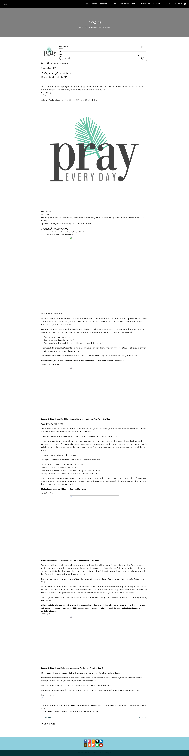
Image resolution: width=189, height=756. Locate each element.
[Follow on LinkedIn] (101, 741)
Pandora (63, 223)
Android (58, 223)
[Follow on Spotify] (97, 745)
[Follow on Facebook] (85, 741)
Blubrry (68, 223)
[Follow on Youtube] (101, 745)
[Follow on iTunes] (89, 745)
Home (87, 4)
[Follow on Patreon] (93, 745)
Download (65, 63)
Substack (138, 690)
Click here (72, 705)
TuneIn (50, 68)
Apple (45, 95)
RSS (54, 68)
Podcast (103, 4)
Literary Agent (175, 4)
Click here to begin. (92, 711)
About (94, 4)
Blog (165, 4)
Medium (111, 690)
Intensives (145, 4)
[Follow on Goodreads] (85, 745)
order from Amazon (116, 360)
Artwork (113, 4)
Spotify (53, 223)
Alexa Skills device (70, 100)
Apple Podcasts (46, 223)
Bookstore (124, 4)
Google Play (47, 92)
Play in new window (54, 63)
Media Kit (156, 4)
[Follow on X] (97, 741)
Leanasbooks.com (83, 690)
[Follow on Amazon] (93, 741)
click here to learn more (84, 232)
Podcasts (91, 27)
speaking (135, 4)
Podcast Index (75, 223)
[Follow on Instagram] (89, 741)
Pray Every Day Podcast (102, 27)
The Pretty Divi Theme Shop (99, 753)
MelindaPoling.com (48, 611)
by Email (83, 223)
